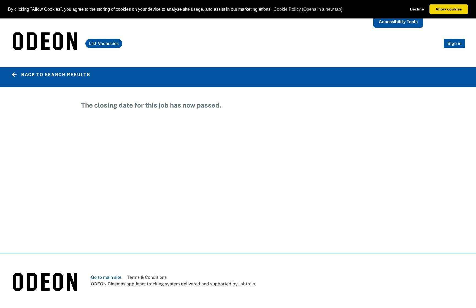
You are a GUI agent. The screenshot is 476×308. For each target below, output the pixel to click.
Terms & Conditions (147, 277)
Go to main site (106, 277)
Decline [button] (417, 9)
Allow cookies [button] (449, 9)
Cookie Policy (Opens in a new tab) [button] (308, 9)
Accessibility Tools (398, 21)
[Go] (45, 44)
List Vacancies (105, 44)
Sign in (454, 43)
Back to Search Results (55, 74)
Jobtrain (247, 283)
